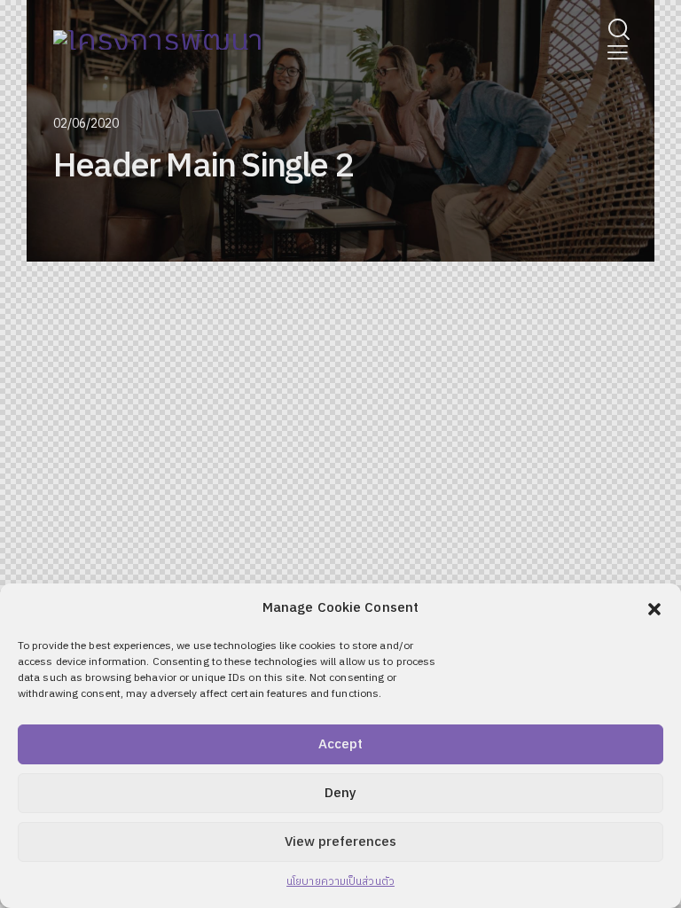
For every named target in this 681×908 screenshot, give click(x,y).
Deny (340, 793)
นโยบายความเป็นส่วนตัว (340, 881)
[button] (654, 609)
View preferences (340, 842)
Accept (340, 744)
